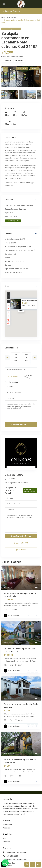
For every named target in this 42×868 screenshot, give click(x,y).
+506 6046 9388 (12, 856)
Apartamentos (11, 17)
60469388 (11, 479)
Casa (3, 17)
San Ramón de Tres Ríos (13, 643)
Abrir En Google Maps (13, 221)
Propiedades (7, 824)
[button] (5, 862)
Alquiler (5, 29)
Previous (7, 357)
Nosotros (6, 828)
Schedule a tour (11, 348)
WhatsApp (22, 550)
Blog (4, 838)
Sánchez (8, 698)
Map (7, 286)
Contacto (6, 842)
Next (34, 357)
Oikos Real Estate (14, 475)
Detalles (8, 233)
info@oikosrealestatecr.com (18, 483)
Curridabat (8, 587)
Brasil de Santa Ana (11, 754)
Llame (21, 543)
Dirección (9, 200)
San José (22, 209)
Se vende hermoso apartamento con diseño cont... (19, 650)
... (31, 605)
